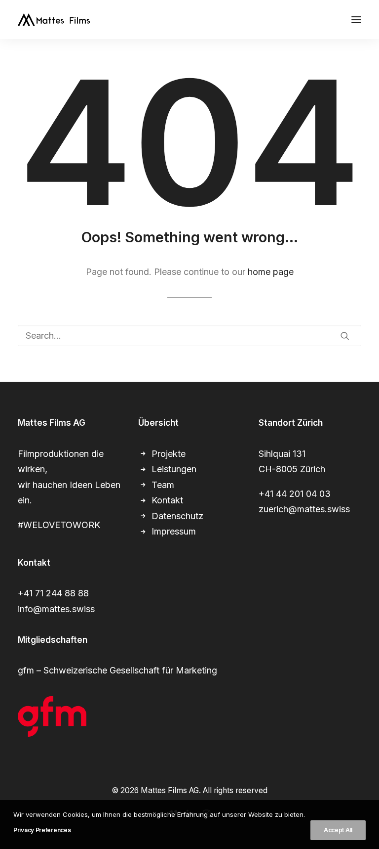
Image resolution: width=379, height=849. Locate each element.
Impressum (174, 531)
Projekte (169, 453)
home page (271, 272)
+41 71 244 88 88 (53, 593)
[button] (356, 19)
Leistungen (174, 469)
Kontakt (167, 500)
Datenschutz (177, 516)
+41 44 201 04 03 (295, 494)
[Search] (189, 335)
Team (163, 485)
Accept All (338, 830)
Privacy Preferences (42, 830)
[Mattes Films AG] (54, 19)
